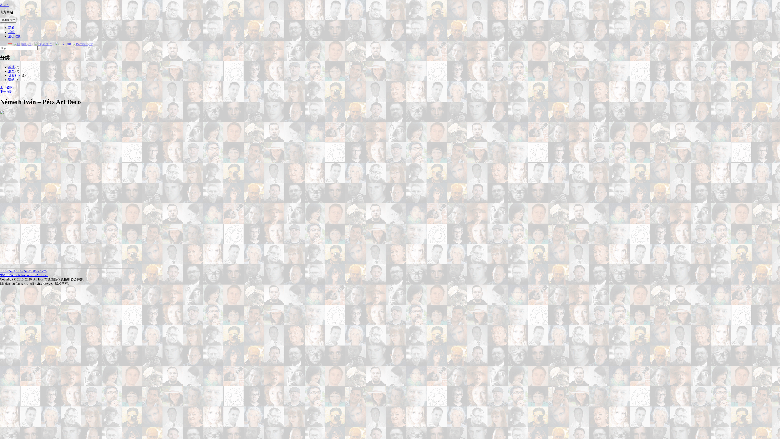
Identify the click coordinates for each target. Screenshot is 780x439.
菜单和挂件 (8, 20)
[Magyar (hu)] (10, 43)
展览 (11, 71)
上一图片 (6, 87)
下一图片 (6, 91)
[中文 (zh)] (63, 43)
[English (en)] (23, 43)
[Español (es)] (43, 43)
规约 (11, 32)
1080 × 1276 (38, 271)
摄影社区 (14, 75)
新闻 (11, 27)
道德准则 (14, 36)
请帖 (11, 79)
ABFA (4, 5)
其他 (11, 67)
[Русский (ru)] (83, 43)
